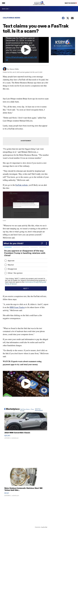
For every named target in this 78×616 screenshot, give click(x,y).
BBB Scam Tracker (17, 307)
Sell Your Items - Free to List (27, 410)
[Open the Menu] (3, 3)
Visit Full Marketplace (39, 409)
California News (11, 18)
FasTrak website (21, 185)
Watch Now (70, 3)
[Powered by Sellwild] (44, 527)
